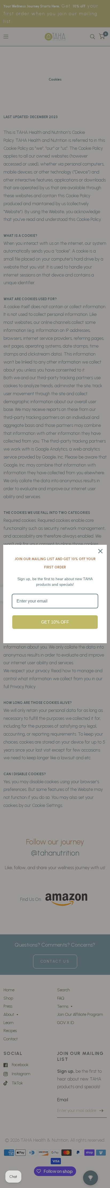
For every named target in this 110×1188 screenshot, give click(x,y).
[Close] (100, 551)
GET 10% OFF (55, 622)
